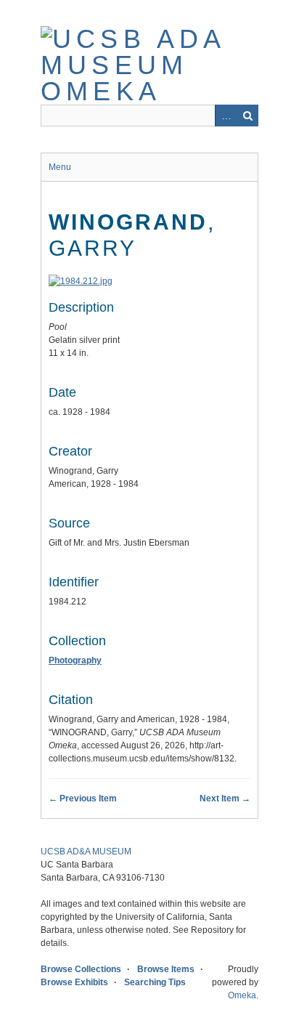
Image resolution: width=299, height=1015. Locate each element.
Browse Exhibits (74, 982)
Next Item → (225, 798)
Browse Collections (81, 969)
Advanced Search (226, 115)
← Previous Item (83, 798)
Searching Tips (155, 982)
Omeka (242, 995)
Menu (60, 167)
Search (247, 115)
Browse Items (165, 969)
